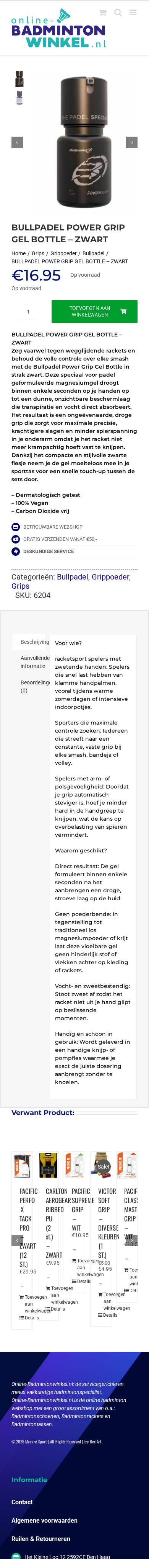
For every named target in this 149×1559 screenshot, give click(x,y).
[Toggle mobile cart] (103, 12)
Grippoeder (110, 576)
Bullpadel (72, 576)
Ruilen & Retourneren (40, 1539)
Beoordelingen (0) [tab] (33, 686)
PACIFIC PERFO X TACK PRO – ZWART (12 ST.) (28, 1227)
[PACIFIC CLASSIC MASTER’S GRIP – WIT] (127, 1165)
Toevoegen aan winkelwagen (90, 311)
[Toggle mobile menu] (134, 12)
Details (22, 1317)
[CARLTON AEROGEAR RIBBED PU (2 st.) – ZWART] (48, 1165)
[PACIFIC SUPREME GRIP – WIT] (74, 1165)
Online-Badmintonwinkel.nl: (43, 1384)
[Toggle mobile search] (118, 12)
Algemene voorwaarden (44, 1520)
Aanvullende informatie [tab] (33, 662)
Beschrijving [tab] (33, 642)
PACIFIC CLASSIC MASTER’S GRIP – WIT (135, 1213)
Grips (20, 586)
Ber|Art (95, 1441)
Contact (21, 1502)
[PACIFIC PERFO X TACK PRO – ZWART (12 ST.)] (22, 1165)
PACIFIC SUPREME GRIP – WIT (83, 1209)
